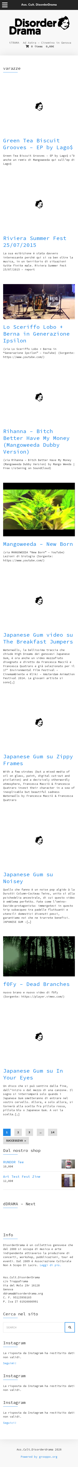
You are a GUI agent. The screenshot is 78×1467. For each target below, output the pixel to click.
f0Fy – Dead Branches (36, 984)
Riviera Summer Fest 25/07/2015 (34, 241)
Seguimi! (9, 1363)
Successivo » (16, 1140)
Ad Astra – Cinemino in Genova (47, 42)
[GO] (70, 1327)
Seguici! (9, 1423)
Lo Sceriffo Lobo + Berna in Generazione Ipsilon (36, 333)
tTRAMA (14, 42)
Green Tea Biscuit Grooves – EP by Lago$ (38, 144)
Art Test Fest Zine (22, 1176)
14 (52, 1132)
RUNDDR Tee (13, 1162)
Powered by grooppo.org (39, 1457)
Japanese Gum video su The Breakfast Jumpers (38, 638)
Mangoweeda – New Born (38, 543)
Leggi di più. (50, 1265)
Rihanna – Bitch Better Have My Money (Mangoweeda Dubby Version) (36, 441)
